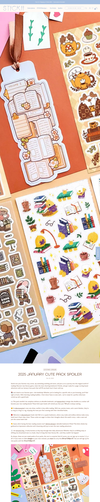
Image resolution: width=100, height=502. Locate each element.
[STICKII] (14, 8)
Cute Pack (47, 369)
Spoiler (53, 369)
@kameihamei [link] (25, 415)
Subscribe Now (74, 8)
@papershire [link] (61, 401)
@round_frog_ (20, 431)
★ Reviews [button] (98, 253)
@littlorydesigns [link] (51, 424)
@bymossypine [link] (19, 408)
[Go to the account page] (89, 8)
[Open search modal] (86, 8)
